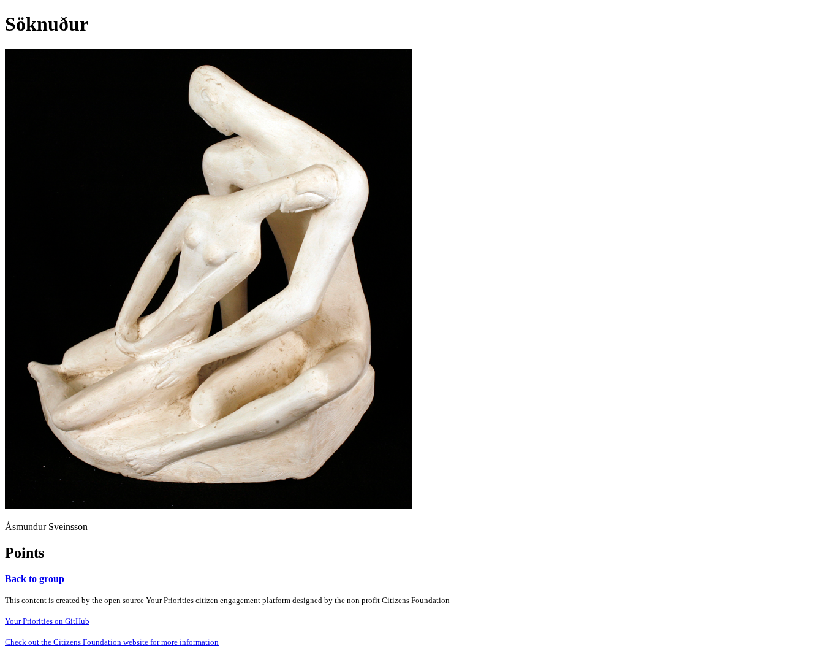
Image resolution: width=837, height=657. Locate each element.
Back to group (34, 579)
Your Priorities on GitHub (47, 621)
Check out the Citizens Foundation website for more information (112, 642)
